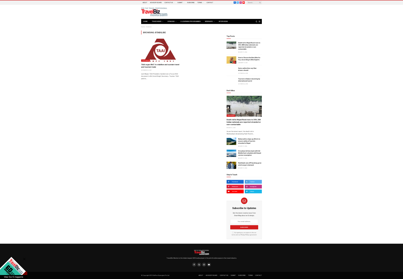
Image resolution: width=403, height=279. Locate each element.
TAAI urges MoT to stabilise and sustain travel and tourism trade (160, 65)
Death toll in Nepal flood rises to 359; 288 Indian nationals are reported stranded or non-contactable (249, 46)
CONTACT (210, 2)
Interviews (223, 21)
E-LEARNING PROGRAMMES (191, 21)
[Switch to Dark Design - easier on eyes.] (256, 21)
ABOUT (145, 2)
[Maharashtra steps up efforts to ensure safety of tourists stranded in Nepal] (231, 141)
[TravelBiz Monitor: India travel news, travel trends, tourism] (154, 11)
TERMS (199, 2)
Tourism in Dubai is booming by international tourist (249, 80)
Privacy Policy (245, 235)
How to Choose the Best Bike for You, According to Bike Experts (249, 59)
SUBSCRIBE (191, 2)
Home (145, 21)
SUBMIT (180, 2)
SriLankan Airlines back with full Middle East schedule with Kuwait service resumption (249, 153)
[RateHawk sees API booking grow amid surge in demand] (231, 165)
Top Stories (145, 60)
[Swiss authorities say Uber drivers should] (231, 70)
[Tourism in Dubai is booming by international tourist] (231, 81)
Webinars (209, 21)
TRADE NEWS (156, 21)
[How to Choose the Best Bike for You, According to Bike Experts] (231, 60)
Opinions (171, 21)
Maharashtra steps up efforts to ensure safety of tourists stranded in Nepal (249, 141)
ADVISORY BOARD (156, 2)
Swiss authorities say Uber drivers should (247, 69)
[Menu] (259, 21)
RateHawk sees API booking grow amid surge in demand (249, 164)
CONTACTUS (168, 2)
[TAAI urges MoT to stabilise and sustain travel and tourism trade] (160, 50)
